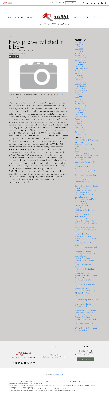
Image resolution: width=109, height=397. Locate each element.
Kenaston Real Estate (82, 234)
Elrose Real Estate (81, 208)
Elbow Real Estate (19, 53)
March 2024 (79, 104)
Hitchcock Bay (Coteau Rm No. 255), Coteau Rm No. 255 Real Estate (86, 223)
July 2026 (78, 47)
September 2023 (81, 117)
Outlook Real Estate (82, 289)
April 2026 (79, 53)
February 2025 (80, 82)
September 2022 (81, 134)
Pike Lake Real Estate (82, 293)
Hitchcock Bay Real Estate (84, 227)
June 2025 (79, 75)
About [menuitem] (96, 18)
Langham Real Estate (83, 251)
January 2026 (80, 60)
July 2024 (78, 95)
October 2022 (80, 132)
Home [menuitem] (10, 18)
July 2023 (78, 121)
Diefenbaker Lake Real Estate (86, 199)
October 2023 (80, 114)
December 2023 (81, 110)
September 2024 (81, 90)
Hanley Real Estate (82, 214)
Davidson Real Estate (82, 193)
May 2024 (79, 99)
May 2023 (79, 125)
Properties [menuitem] (18, 18)
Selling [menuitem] (77, 18)
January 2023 (80, 130)
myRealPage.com (58, 374)
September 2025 (81, 69)
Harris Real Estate (81, 216)
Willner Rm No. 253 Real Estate (86, 328)
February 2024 (80, 106)
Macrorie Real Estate (82, 267)
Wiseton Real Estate (82, 330)
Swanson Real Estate (82, 317)
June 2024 (79, 97)
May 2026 (79, 51)
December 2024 (81, 84)
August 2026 (79, 45)
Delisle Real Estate (81, 197)
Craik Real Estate (81, 188)
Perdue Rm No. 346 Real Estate (86, 291)
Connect (71, 2)
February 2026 (80, 58)
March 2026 (79, 56)
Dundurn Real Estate (82, 203)
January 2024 (80, 108)
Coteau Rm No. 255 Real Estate (86, 186)
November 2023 (81, 112)
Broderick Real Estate (82, 160)
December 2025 (81, 62)
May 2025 (79, 77)
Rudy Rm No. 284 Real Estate (85, 310)
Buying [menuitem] (30, 18)
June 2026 (79, 49)
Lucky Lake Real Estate (83, 265)
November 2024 (81, 86)
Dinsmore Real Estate (83, 201)
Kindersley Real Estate (83, 236)
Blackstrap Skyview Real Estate (86, 155)
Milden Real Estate (82, 273)
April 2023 (79, 128)
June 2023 (79, 123)
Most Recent (79, 42)
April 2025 (79, 79)
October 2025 (80, 66)
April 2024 (79, 101)
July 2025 (78, 73)
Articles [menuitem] (87, 18)
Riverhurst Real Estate (83, 304)
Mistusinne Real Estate (83, 278)
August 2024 (79, 93)
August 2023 (79, 119)
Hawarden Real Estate (83, 219)
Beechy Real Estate (82, 153)
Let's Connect (85, 359)
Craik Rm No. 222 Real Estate (85, 190)
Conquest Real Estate (83, 179)
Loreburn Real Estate (82, 258)
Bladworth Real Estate (83, 158)
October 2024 (80, 88)
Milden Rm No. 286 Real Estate (86, 275)
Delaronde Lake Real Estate (85, 195)
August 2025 (80, 71)
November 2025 (81, 64)
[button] (80, 3)
